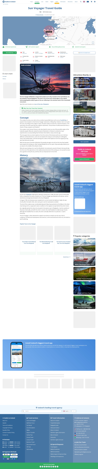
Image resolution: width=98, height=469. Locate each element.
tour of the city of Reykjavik (42, 104)
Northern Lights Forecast (57, 439)
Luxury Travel (30, 439)
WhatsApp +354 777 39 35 (82, 437)
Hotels (46, 1)
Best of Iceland (54, 435)
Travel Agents (54, 447)
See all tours (66, 257)
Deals (57, 1)
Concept (4, 76)
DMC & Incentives (55, 451)
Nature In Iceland (55, 420)
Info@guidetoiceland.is (81, 422)
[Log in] (94, 1)
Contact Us (5, 435)
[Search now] (80, 1)
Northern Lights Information (58, 432)
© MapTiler (82, 44)
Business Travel (30, 442)
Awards (4, 423)
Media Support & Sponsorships (58, 454)
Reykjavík (29, 194)
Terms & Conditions (8, 425)
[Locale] (84, 1)
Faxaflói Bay (63, 120)
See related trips (9, 52)
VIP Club (29, 447)
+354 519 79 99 (79, 424)
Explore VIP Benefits (84, 159)
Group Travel (30, 437)
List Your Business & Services (82, 447)
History (4, 78)
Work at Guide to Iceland (81, 449)
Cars (42, 1)
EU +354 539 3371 (80, 433)
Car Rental (29, 425)
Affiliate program (79, 454)
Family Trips (30, 435)
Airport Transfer (31, 432)
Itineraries (53, 437)
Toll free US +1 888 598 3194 (83, 429)
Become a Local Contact (81, 444)
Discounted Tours (31, 444)
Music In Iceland (55, 430)
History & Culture (55, 427)
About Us (5, 420)
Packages (37, 1)
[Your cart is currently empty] (91, 1)
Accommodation (31, 427)
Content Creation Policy (8, 432)
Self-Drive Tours (31, 423)
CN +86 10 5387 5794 (81, 435)
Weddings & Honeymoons (57, 456)
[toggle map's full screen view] (93, 42)
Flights (51, 1)
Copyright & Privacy (7, 427)
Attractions (70, 1)
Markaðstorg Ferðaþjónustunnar (83, 452)
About (76, 1)
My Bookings (30, 449)
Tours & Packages (31, 420)
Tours (31, 1)
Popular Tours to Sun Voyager (28, 224)
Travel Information (55, 423)
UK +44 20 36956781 (81, 431)
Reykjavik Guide (54, 425)
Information (63, 1)
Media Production (55, 449)
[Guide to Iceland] (9, 2)
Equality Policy (6, 430)
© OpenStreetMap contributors (90, 44)
